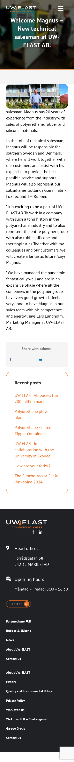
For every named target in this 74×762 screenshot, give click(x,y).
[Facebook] (10, 359)
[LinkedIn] (40, 359)
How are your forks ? (33, 466)
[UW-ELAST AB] (21, 7)
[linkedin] (40, 532)
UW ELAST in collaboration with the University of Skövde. (34, 450)
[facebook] (33, 532)
